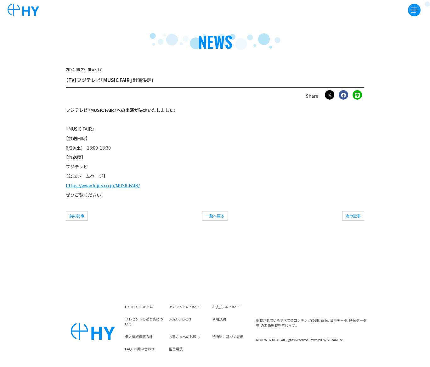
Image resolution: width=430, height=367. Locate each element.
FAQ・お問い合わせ (140, 348)
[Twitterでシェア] (329, 95)
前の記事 (76, 215)
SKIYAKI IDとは (180, 318)
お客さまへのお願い (184, 336)
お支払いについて (226, 306)
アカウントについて (184, 306)
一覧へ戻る (215, 215)
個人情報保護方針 (139, 336)
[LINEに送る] (357, 95)
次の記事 (353, 215)
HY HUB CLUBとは (139, 306)
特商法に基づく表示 (227, 336)
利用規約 (219, 318)
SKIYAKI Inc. (335, 339)
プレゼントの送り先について (144, 321)
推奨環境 (176, 348)
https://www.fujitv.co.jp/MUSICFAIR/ (103, 185)
